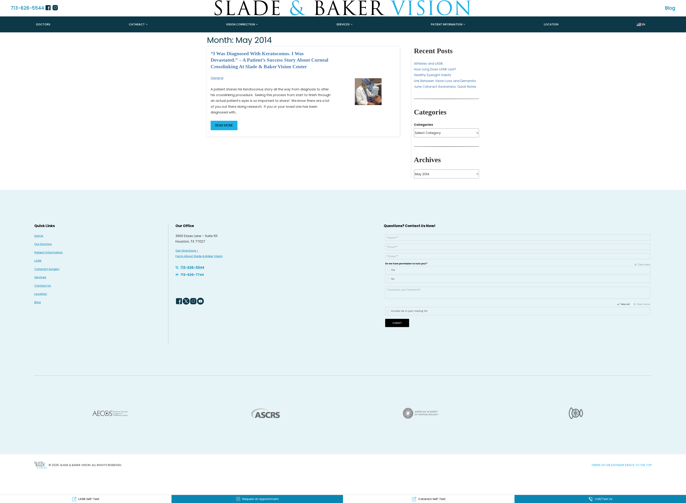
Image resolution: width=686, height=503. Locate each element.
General (217, 78)
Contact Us (42, 286)
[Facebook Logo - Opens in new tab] (179, 301)
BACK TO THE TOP (639, 465)
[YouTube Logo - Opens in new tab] (200, 301)
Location (551, 24)
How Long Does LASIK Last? (435, 69)
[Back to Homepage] (40, 465)
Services (343, 24)
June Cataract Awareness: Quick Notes (445, 86)
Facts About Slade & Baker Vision (199, 256)
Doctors (43, 24)
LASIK (37, 261)
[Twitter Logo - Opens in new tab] (186, 301)
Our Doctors (43, 244)
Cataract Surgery (46, 269)
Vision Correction (240, 24)
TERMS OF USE (601, 465)
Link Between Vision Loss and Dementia (445, 81)
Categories (423, 124)
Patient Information (446, 24)
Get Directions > (186, 251)
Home (38, 236)
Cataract (137, 24)
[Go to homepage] (343, 8)
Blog (37, 302)
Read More (224, 125)
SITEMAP (619, 465)
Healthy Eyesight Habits (432, 75)
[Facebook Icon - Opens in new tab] (48, 8)
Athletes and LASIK (428, 63)
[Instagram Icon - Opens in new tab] (55, 8)
